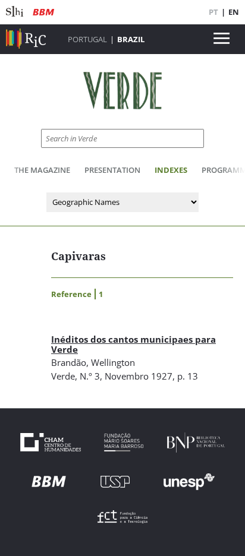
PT (213, 12)
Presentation (112, 170)
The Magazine (42, 170)
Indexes (171, 170)
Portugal (87, 39)
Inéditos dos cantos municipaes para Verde (133, 344)
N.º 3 (90, 376)
